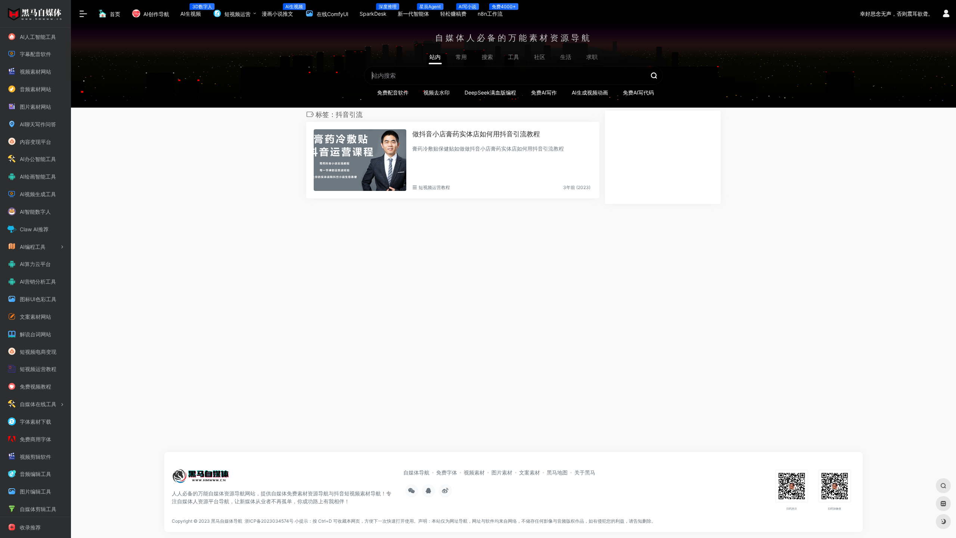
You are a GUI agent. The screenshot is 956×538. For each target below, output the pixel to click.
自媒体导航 (416, 472)
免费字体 (446, 472)
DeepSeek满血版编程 (490, 92)
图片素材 (501, 472)
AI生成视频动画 (590, 92)
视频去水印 (436, 92)
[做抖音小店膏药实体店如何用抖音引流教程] (360, 160)
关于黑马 (584, 472)
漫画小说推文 (280, 11)
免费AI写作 (544, 92)
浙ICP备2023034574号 (269, 521)
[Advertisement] (663, 157)
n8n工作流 (493, 11)
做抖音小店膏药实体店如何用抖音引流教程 (476, 134)
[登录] (946, 14)
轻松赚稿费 (456, 11)
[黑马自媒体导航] (201, 478)
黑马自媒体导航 (226, 521)
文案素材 (529, 472)
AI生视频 (193, 11)
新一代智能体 (416, 11)
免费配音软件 (393, 92)
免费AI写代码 (638, 92)
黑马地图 (557, 472)
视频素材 (474, 472)
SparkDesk (376, 11)
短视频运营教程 (434, 187)
